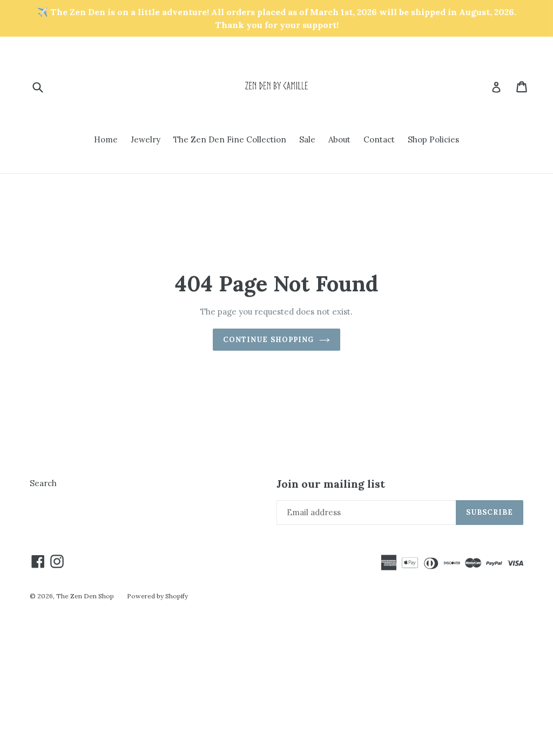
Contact (379, 139)
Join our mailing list (330, 483)
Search (43, 483)
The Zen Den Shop (85, 596)
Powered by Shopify (157, 596)
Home (106, 139)
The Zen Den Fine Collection (229, 139)
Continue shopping (268, 339)
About (339, 139)
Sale (307, 139)
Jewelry (145, 139)
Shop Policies (433, 139)
